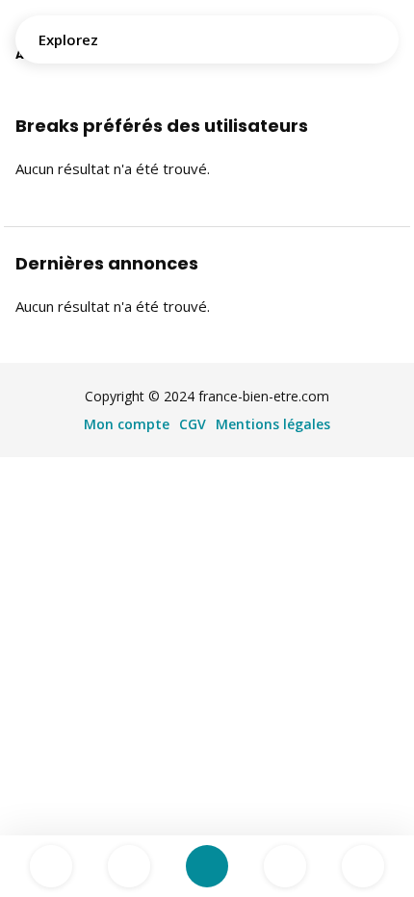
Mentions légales (273, 424)
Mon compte (126, 424)
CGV (192, 424)
